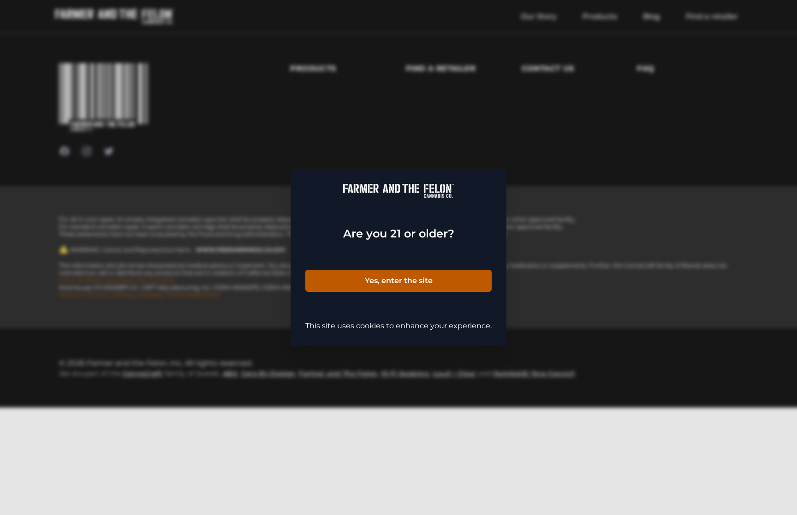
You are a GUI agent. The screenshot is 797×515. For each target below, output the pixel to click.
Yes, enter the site (399, 280)
